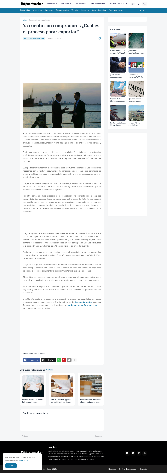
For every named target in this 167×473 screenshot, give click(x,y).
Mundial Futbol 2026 (118, 3)
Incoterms (49, 10)
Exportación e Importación (39, 20)
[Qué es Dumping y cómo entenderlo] (136, 89)
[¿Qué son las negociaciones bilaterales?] (118, 65)
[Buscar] (144, 4)
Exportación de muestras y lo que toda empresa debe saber (90, 401)
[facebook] (133, 453)
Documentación (62, 10)
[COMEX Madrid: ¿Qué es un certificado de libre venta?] (62, 386)
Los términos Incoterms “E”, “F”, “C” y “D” (135, 76)
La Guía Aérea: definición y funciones (134, 124)
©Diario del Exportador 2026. (45, 469)
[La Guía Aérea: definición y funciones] (136, 113)
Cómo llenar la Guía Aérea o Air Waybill (117, 52)
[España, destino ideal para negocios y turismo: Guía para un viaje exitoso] (118, 89)
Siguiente (98, 436)
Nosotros (51, 3)
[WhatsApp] (59, 360)
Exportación (25, 10)
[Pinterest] (64, 360)
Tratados (75, 10)
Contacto (143, 469)
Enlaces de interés (116, 10)
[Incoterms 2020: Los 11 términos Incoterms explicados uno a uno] (118, 113)
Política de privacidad (127, 469)
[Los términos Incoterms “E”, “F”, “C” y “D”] (136, 65)
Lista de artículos (97, 3)
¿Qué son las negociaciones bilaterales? (115, 76)
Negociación (37, 10)
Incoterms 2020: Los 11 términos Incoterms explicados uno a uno (118, 124)
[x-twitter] (139, 453)
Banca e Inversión (98, 10)
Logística (85, 10)
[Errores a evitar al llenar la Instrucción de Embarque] (33, 386)
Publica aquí (80, 3)
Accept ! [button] (11, 465)
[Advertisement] (62, 62)
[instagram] (144, 453)
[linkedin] (127, 453)
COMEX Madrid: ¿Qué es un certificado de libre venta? (61, 401)
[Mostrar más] (74, 360)
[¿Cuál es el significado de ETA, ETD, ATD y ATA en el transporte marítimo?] (136, 40)
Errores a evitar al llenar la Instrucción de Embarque (32, 401)
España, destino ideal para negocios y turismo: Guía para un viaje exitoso (118, 100)
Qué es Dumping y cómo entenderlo (135, 100)
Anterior (25, 436)
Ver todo (49, 370)
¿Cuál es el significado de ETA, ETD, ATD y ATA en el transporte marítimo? (136, 52)
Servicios (65, 3)
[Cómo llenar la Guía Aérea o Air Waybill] (118, 40)
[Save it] (99, 38)
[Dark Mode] (133, 4)
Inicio (25, 20)
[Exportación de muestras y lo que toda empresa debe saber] (91, 386)
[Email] (69, 360)
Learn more (23, 460)
